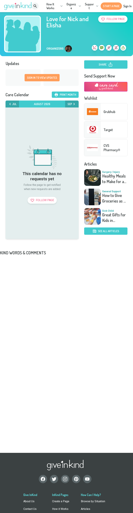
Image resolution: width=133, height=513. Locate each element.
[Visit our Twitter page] (54, 479)
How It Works (50, 6)
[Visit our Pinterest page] (76, 479)
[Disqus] (66, 299)
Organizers (55, 48)
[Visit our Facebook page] (43, 479)
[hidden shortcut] (86, 48)
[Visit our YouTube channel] (87, 479)
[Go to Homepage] (18, 6)
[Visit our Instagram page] (65, 479)
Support (89, 6)
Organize (71, 6)
